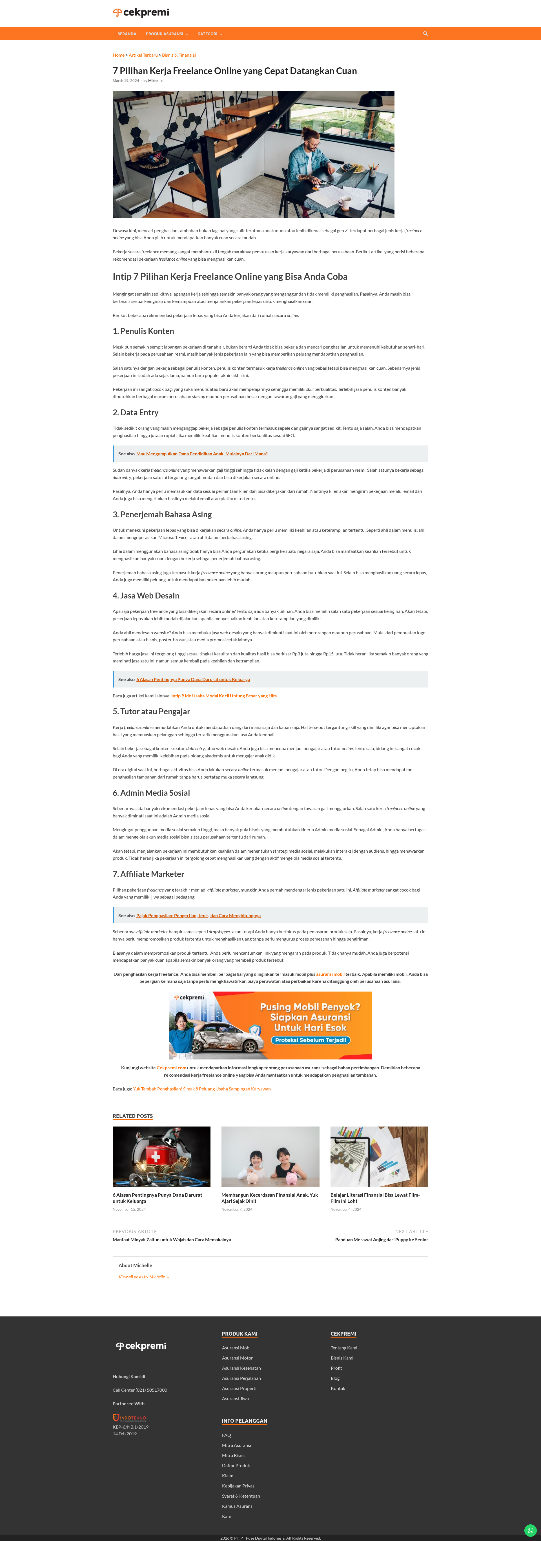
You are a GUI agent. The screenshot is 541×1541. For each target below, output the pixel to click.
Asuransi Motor (237, 1357)
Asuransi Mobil (237, 1347)
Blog (335, 1378)
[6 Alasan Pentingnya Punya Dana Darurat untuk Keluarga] (161, 1188)
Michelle (155, 80)
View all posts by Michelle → (144, 1276)
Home (119, 54)
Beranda (126, 34)
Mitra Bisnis (233, 1455)
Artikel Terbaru (143, 54)
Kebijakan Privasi (239, 1485)
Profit (336, 1368)
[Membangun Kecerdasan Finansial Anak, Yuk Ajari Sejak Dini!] (270, 1188)
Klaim (227, 1475)
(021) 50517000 (151, 1390)
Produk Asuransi (164, 34)
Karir (227, 1516)
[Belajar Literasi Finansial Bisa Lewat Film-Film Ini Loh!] (379, 1188)
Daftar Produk (236, 1465)
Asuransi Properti (239, 1388)
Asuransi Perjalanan (241, 1378)
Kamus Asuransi (238, 1506)
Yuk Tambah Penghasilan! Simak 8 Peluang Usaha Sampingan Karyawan (202, 1088)
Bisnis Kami (342, 1357)
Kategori (207, 34)
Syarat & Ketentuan (241, 1495)
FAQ (226, 1435)
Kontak (338, 1388)
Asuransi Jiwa (235, 1398)
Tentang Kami (344, 1347)
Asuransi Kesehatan (241, 1368)
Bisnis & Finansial (179, 54)
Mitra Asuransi (236, 1445)
